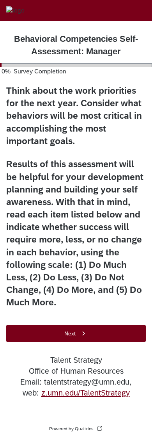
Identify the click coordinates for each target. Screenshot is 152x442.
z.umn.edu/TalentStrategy (85, 392)
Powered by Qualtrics (71, 428)
